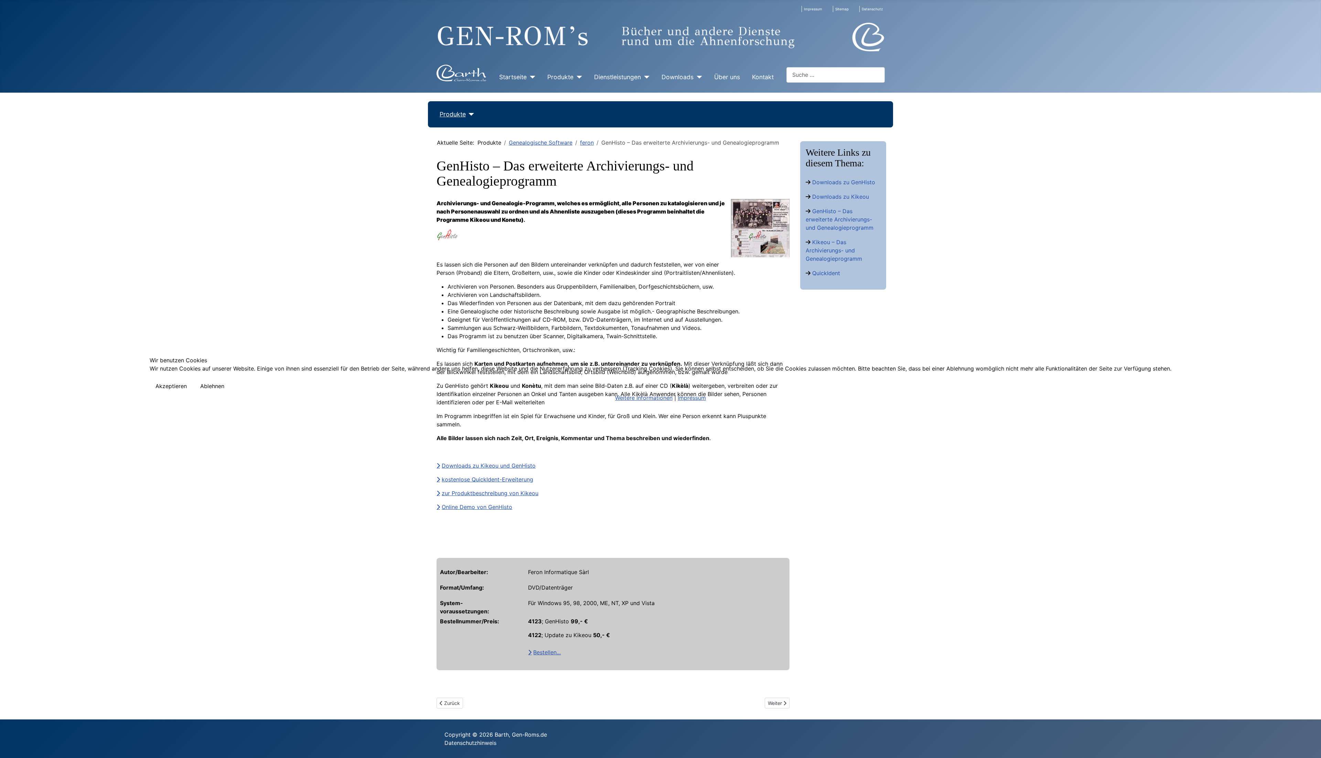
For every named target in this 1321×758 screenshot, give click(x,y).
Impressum (692, 397)
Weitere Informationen (644, 397)
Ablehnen (212, 386)
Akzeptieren (171, 386)
